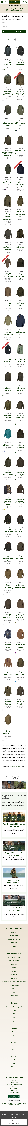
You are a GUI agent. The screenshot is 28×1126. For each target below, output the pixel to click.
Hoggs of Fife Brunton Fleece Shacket (8, 646)
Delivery (14, 967)
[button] (14, 31)
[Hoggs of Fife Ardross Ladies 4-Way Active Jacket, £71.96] (20, 489)
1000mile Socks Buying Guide (14, 1007)
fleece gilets (9, 768)
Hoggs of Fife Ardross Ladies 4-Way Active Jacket (20, 501)
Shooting (14, 1049)
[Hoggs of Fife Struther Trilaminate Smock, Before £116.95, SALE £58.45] (8, 263)
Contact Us (14, 978)
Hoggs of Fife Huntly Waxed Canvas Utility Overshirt (8, 502)
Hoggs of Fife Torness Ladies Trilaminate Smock (20, 585)
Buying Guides (14, 935)
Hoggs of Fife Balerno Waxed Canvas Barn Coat (20, 615)
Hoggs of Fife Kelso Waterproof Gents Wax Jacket (20, 531)
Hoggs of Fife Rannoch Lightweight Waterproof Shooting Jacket (7, 216)
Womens (14, 1035)
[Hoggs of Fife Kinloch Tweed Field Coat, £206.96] (8, 320)
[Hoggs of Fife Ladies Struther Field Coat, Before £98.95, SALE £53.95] (8, 349)
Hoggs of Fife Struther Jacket (20, 246)
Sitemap (14, 946)
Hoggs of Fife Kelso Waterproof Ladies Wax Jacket (8, 558)
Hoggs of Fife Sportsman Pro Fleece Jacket (20, 445)
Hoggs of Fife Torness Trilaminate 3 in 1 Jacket (7, 732)
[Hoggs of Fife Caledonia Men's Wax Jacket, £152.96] (8, 234)
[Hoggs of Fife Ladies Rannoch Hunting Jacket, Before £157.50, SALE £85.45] (20, 79)
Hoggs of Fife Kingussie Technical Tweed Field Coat (20, 674)
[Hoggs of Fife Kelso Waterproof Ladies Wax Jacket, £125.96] (8, 546)
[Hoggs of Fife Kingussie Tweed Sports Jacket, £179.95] (8, 691)
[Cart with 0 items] (26, 2)
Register (14, 1021)
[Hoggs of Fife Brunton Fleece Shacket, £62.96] (8, 634)
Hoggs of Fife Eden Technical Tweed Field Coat (20, 646)
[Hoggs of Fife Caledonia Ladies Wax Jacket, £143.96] (20, 376)
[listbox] (10, 39)
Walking (14, 1046)
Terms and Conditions (14, 960)
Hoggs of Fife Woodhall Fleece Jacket (20, 332)
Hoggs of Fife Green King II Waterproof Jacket (20, 123)
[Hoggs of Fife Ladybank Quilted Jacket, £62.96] (20, 691)
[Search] (5, 2)
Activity (14, 1053)
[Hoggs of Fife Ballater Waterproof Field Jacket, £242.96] (20, 201)
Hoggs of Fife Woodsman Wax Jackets (20, 64)
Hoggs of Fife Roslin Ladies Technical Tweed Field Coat (20, 361)
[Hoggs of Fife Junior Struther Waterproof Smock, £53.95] (20, 140)
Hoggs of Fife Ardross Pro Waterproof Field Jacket (7, 616)
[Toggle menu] (2, 2)
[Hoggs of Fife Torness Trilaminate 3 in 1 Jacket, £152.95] (8, 719)
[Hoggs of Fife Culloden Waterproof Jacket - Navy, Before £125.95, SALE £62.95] (20, 169)
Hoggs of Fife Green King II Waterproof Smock (7, 123)
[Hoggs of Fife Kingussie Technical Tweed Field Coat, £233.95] (20, 662)
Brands (14, 1063)
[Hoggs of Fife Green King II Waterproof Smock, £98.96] (8, 110)
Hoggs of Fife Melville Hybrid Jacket (20, 417)
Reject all (14, 1120)
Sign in (14, 1017)
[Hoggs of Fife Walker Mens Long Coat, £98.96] (8, 462)
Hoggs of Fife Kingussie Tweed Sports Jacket (7, 703)
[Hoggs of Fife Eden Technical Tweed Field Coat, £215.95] (20, 634)
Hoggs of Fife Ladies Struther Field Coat (8, 361)
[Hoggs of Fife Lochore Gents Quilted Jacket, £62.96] (20, 546)
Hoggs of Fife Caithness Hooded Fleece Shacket (8, 531)
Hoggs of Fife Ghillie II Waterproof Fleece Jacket (7, 153)
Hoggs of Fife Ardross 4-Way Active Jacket (20, 276)
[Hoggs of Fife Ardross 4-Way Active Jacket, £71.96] (20, 263)
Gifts (14, 1060)
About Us (14, 964)
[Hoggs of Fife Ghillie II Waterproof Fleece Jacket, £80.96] (8, 140)
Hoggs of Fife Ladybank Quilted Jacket (20, 703)
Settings (14, 1117)
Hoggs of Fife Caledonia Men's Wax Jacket (7, 247)
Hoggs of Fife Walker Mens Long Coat (8, 474)
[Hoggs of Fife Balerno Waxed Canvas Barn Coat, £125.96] (20, 604)
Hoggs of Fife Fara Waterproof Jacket (8, 444)
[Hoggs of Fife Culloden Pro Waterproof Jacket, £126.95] (20, 462)
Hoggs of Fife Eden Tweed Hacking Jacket (8, 674)
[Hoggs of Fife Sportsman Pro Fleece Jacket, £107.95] (20, 433)
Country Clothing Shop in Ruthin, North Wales (14, 981)
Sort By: (4, 39)
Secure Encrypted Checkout (14, 5)
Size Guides (14, 942)
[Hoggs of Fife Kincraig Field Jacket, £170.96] (8, 405)
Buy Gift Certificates (14, 957)
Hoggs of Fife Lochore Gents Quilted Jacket (20, 558)
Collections (14, 1067)
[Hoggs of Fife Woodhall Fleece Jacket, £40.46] (20, 320)
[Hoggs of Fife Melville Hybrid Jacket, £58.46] (20, 405)
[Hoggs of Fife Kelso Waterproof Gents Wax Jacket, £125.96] (20, 519)
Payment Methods (14, 985)
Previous (1, 5)
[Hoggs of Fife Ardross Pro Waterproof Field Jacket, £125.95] (8, 604)
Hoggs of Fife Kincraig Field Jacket (7, 417)
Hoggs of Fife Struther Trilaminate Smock (8, 274)
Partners (14, 971)
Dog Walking (14, 1056)
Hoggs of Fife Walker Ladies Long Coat (8, 182)
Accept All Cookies (14, 1123)
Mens (14, 1032)
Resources (14, 932)
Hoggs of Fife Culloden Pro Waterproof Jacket (20, 474)
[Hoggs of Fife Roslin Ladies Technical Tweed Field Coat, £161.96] (20, 349)
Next (26, 5)
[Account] (23, 2)
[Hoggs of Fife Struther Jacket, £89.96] (20, 234)
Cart (14, 1013)
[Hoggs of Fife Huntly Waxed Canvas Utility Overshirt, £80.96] (8, 489)
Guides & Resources (14, 928)
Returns (14, 988)
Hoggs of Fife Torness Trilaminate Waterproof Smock (8, 586)
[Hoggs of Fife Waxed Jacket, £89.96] (8, 51)
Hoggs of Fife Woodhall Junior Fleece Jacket (7, 388)
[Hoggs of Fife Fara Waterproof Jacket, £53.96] (8, 433)
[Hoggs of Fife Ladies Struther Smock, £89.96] (8, 292)
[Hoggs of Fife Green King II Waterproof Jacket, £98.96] (20, 110)
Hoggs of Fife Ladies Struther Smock (8, 305)
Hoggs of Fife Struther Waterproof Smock (8, 93)
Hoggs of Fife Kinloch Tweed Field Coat (7, 334)
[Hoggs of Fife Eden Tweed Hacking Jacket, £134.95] (8, 662)
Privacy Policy (14, 995)
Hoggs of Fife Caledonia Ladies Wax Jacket (20, 388)
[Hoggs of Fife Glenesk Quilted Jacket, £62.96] (20, 292)
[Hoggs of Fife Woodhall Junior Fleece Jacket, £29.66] (8, 376)
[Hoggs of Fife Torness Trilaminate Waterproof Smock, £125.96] (8, 574)
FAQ (14, 992)
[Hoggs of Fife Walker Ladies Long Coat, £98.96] (8, 169)
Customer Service (14, 953)
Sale (14, 1070)
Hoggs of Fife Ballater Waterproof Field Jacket (20, 214)
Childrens (14, 1039)
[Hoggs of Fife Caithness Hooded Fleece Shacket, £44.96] (8, 519)
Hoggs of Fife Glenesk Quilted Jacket (20, 303)
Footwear (14, 1042)
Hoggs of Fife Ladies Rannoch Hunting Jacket (20, 93)
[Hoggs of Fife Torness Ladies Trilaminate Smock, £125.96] (20, 574)
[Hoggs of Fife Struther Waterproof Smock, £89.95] (8, 79)
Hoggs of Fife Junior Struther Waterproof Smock (20, 152)
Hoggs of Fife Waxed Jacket (8, 63)
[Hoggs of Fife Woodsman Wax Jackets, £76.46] (20, 50)
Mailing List (14, 974)
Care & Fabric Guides (14, 939)
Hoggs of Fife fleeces (15, 766)
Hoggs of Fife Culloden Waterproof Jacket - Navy (20, 183)
